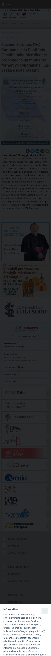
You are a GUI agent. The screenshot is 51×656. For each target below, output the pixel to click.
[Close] (44, 611)
